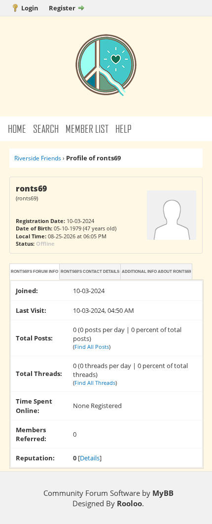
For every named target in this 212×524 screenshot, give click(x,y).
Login (29, 8)
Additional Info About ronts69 (156, 271)
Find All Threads (94, 382)
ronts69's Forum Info (34, 271)
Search (46, 128)
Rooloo (129, 503)
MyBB (163, 493)
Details (90, 457)
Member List (87, 128)
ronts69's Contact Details (90, 271)
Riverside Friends (37, 158)
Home (17, 128)
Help (123, 128)
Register (62, 8)
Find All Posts (91, 346)
